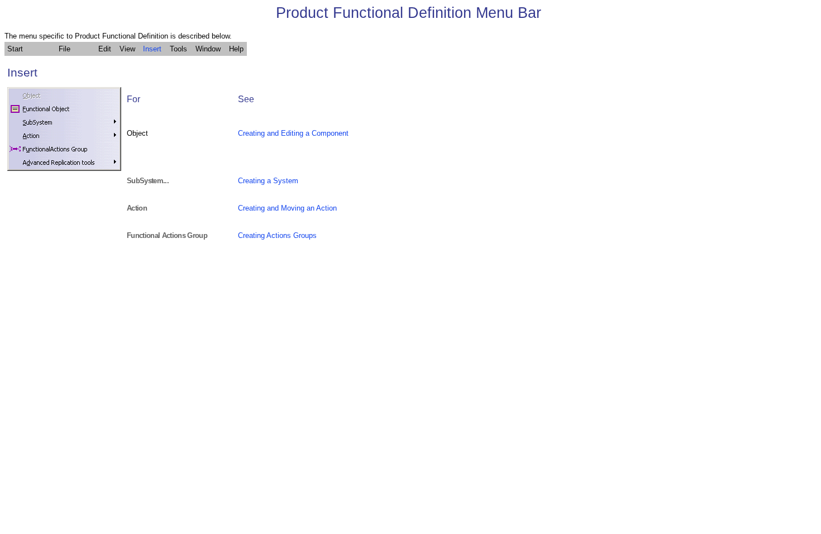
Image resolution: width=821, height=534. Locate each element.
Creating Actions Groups (277, 235)
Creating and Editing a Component (293, 133)
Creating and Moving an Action (287, 208)
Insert (152, 49)
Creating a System (268, 181)
